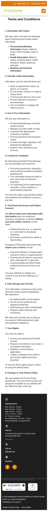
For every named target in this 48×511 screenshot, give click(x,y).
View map (9, 439)
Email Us (8, 461)
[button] (43, 11)
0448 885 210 (10, 452)
